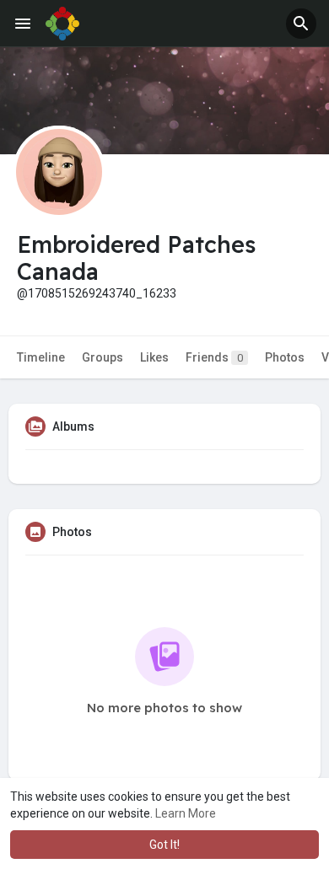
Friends (214, 357)
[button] (301, 23)
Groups (102, 357)
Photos (285, 357)
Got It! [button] (164, 844)
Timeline (41, 357)
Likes (154, 357)
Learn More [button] (185, 813)
